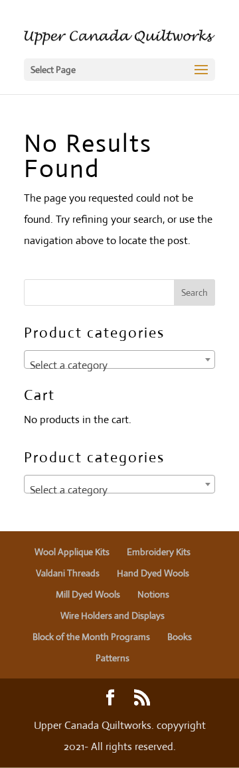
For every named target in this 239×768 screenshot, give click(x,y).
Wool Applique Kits (72, 552)
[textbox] (119, 365)
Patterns (112, 658)
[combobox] (119, 359)
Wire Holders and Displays (112, 615)
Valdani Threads (68, 573)
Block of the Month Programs (91, 637)
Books (179, 637)
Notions (153, 594)
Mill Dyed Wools (88, 594)
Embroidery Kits (159, 552)
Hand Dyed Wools (153, 573)
